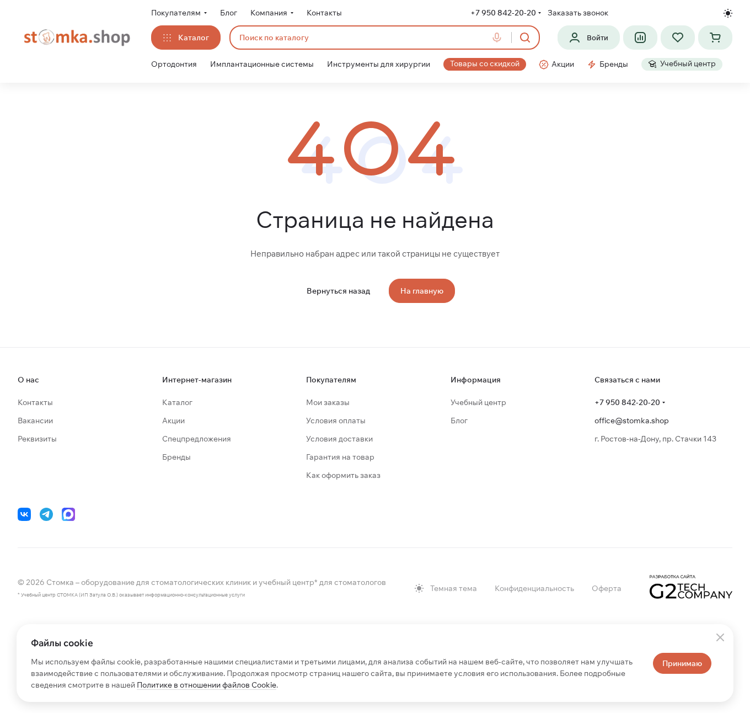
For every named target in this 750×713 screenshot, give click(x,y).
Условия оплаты (336, 420)
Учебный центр (478, 402)
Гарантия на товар (340, 457)
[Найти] (525, 37)
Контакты (35, 402)
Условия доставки (339, 439)
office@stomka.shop (631, 420)
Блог (459, 420)
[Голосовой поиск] (499, 37)
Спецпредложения (196, 439)
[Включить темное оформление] (728, 13)
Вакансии (35, 420)
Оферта (607, 588)
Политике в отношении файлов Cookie (206, 685)
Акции (173, 420)
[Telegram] (46, 514)
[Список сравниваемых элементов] (640, 37)
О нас (28, 380)
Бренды (176, 457)
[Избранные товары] (678, 37)
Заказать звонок (578, 13)
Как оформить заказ (343, 475)
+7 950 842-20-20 (503, 13)
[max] (68, 514)
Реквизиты (37, 439)
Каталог (177, 402)
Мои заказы (328, 402)
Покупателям (331, 380)
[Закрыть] (720, 637)
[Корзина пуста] (715, 37)
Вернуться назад (338, 291)
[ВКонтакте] (24, 514)
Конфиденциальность (534, 588)
